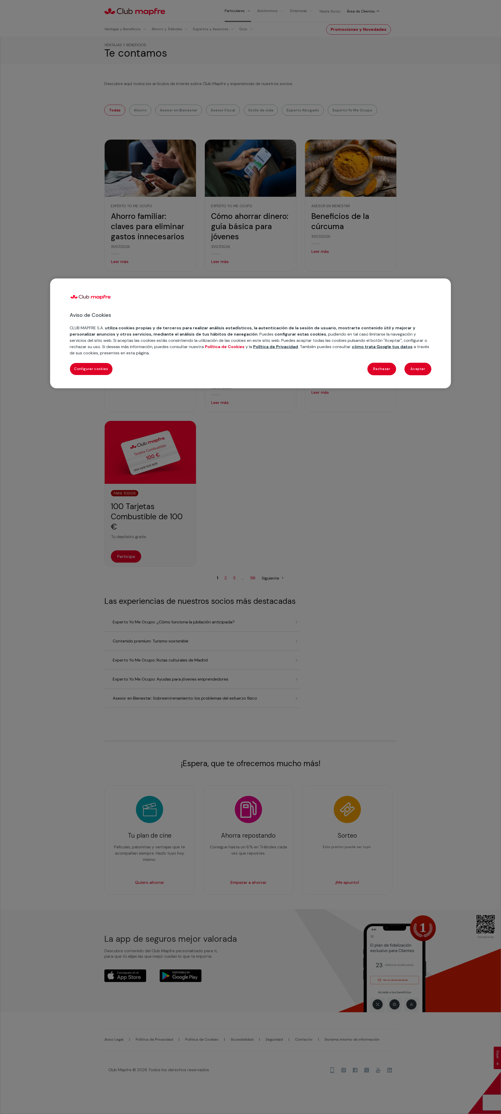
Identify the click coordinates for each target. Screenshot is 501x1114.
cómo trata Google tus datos (382, 346)
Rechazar (381, 369)
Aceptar (417, 369)
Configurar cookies (91, 369)
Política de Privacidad (275, 346)
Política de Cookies (224, 346)
